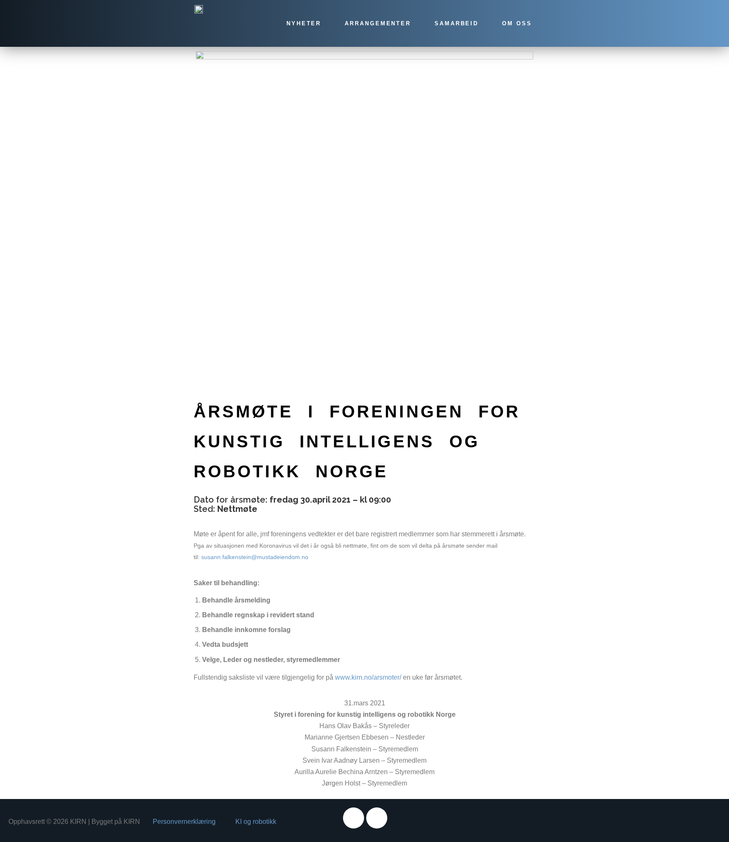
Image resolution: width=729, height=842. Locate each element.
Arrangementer (378, 23)
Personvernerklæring (184, 821)
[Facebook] (353, 818)
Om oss (517, 23)
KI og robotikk (255, 821)
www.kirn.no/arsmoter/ (368, 677)
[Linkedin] (376, 818)
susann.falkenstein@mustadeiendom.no (254, 557)
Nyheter (303, 23)
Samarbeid (456, 23)
